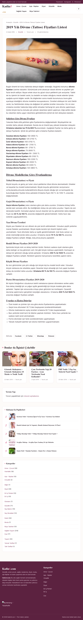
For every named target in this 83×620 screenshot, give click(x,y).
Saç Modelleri (9, 513)
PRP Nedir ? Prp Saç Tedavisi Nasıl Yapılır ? (68, 370)
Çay (6, 534)
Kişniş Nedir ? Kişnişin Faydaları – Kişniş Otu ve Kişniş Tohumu (36, 451)
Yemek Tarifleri (9, 543)
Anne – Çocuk (21, 6)
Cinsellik (7, 480)
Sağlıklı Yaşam (21, 11)
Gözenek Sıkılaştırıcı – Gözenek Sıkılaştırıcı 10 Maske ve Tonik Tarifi (14, 371)
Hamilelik (8, 471)
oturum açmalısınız (31, 396)
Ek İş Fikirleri (9, 493)
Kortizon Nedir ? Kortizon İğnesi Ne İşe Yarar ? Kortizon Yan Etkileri (38, 417)
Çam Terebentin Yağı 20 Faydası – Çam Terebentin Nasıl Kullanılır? (41, 373)
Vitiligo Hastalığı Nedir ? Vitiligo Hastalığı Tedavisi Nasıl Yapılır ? (37, 434)
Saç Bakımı (8, 509)
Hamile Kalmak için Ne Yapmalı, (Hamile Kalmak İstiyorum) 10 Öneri (38, 425)
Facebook (59, 2)
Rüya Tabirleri (34, 11)
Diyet (44, 6)
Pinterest (77, 2)
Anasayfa (9, 22)
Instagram (67, 2)
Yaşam (7, 539)
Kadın (6, 518)
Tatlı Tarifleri (9, 546)
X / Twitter (29, 336)
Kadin (7, 8)
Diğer (6, 485)
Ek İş (6, 496)
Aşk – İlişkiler (34, 6)
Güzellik (51, 6)
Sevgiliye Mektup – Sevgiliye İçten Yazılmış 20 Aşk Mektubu (35, 442)
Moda (59, 6)
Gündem (7, 501)
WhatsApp (40, 336)
